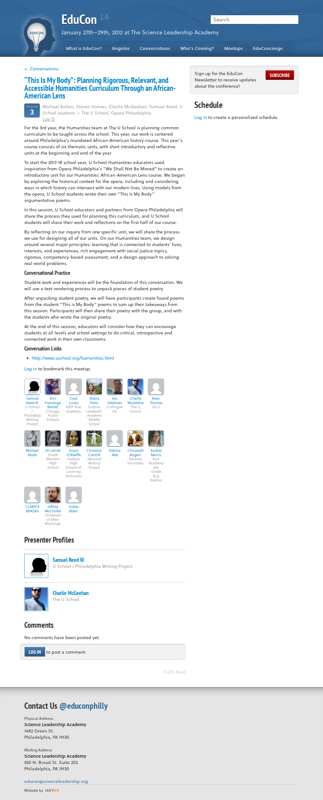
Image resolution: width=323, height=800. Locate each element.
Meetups (233, 48)
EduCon (85, 19)
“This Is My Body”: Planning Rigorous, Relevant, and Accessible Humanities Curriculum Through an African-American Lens (99, 88)
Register (121, 48)
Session (32, 110)
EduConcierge (268, 48)
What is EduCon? (84, 48)
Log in (30, 368)
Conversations (155, 48)
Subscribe (280, 75)
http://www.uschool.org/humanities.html (73, 358)
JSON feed (174, 671)
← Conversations (41, 68)
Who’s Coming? (197, 48)
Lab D (49, 119)
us (52, 790)
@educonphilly (83, 705)
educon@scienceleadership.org (56, 781)
